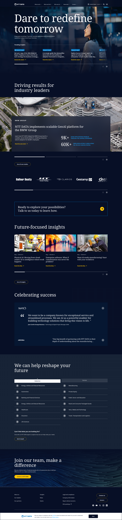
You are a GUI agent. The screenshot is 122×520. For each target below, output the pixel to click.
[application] (61, 516)
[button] (38, 4)
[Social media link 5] (107, 505)
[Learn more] (61, 209)
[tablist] (61, 380)
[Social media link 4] (103, 505)
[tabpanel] (61, 404)
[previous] (103, 66)
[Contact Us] (107, 4)
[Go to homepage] (19, 4)
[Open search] (103, 4)
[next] (107, 66)
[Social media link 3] (100, 505)
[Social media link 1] (93, 505)
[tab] (37, 381)
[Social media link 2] (96, 505)
